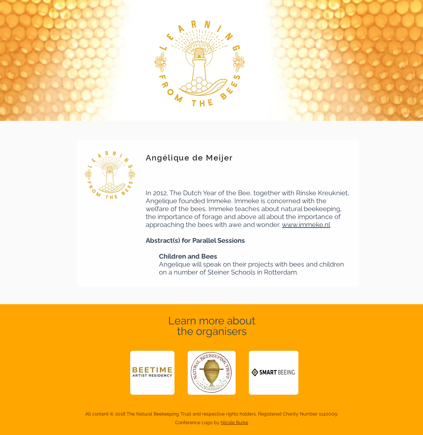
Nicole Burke (234, 422)
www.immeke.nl (306, 225)
